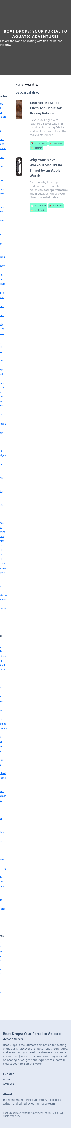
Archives (8, 1084)
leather (36, 147)
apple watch (38, 210)
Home (19, 84)
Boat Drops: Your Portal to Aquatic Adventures (35, 34)
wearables (56, 143)
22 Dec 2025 (39, 143)
